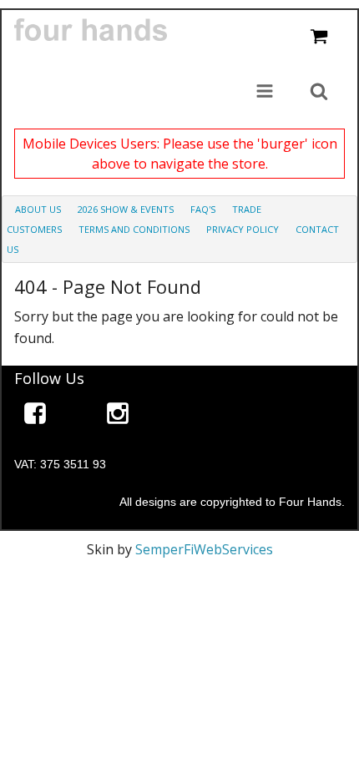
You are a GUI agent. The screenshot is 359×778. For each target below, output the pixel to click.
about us (38, 209)
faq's (202, 209)
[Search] (319, 92)
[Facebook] (35, 416)
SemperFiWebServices (204, 549)
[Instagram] (117, 416)
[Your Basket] (319, 37)
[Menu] (265, 92)
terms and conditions (134, 229)
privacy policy (242, 229)
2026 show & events (126, 209)
